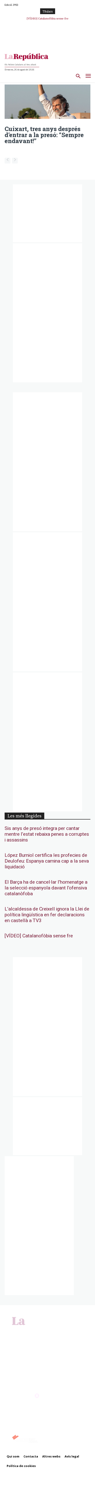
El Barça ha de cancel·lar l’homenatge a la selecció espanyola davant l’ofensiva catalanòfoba (46, 888)
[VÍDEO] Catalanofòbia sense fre (39, 935)
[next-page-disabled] (15, 160)
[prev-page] (7, 160)
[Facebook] (37, 1330)
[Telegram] (47, 1330)
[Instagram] (42, 1330)
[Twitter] (53, 1330)
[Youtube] (58, 1330)
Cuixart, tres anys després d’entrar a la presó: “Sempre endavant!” (44, 135)
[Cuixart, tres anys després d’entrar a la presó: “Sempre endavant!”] (47, 102)
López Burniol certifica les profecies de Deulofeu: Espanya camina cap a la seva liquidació (47, 861)
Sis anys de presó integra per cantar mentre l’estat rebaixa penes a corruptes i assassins (47, 834)
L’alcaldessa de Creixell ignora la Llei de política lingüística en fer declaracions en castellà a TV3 (47, 914)
